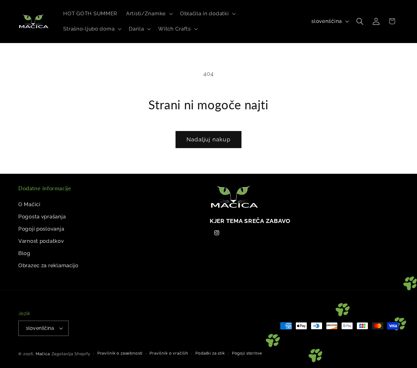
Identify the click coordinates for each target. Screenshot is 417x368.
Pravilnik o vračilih (169, 353)
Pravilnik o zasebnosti (120, 353)
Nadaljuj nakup (208, 139)
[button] (149, 13)
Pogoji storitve (247, 353)
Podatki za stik (210, 353)
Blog (24, 253)
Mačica (43, 354)
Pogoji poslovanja (41, 229)
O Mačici (29, 204)
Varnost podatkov (41, 241)
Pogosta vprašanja (42, 216)
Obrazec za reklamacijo (48, 265)
